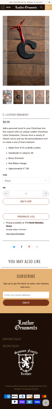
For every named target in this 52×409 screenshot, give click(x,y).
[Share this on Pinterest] (29, 247)
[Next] (47, 51)
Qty (4, 188)
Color (5, 175)
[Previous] (5, 51)
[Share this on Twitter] (14, 247)
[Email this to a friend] (37, 247)
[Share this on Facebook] (22, 247)
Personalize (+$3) (26, 216)
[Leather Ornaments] (26, 7)
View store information (15, 234)
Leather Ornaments (19, 386)
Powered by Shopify (30, 389)
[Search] (41, 7)
